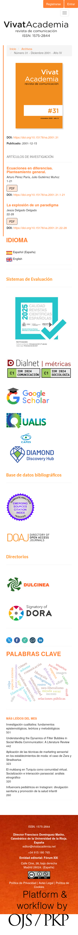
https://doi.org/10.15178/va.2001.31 (36, 137)
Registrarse (53, 4)
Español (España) (24, 252)
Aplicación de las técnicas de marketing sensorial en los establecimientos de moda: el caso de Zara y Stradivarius (38, 756)
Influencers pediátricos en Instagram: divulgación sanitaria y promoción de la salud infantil (37, 789)
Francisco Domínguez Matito (44, 834)
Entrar (71, 4)
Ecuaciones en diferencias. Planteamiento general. (30, 170)
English (17, 259)
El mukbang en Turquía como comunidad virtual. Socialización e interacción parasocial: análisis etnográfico (37, 773)
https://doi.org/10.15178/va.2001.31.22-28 (40, 228)
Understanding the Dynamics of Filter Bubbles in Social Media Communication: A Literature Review (37, 740)
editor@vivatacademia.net (39, 846)
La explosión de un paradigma (32, 205)
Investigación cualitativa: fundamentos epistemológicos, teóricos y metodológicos (33, 726)
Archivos (26, 49)
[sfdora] (39, 612)
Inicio (13, 49)
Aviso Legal (46, 883)
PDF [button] (12, 188)
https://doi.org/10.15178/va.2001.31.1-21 (39, 195)
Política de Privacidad (22, 883)
